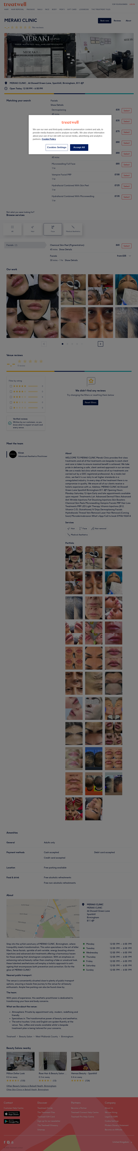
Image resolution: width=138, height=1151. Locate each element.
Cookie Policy (49, 139)
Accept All (79, 147)
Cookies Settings (56, 147)
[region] (70, 134)
